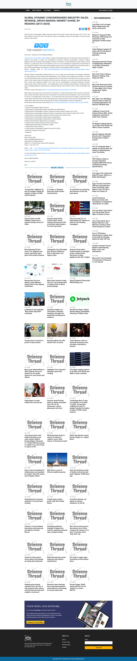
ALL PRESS (47, 10)
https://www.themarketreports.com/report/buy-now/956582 (59, 89)
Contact (64, 647)
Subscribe (99, 647)
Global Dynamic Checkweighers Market (35, 58)
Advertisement (66, 644)
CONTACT (57, 10)
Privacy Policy (66, 642)
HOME (28, 10)
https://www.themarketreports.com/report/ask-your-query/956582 (70, 102)
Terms (64, 639)
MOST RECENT (36, 10)
